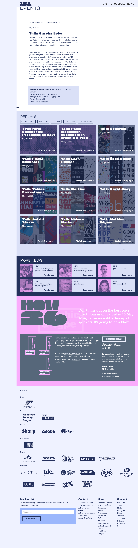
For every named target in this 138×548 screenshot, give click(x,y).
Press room (82, 515)
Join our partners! (85, 505)
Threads (120, 515)
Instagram (121, 510)
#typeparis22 (41, 94)
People (100, 510)
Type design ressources (102, 514)
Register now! (114, 339)
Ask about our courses (84, 509)
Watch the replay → (46, 150)
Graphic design (36, 22)
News (130, 4)
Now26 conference (72, 353)
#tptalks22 (40, 99)
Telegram (121, 518)
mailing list (76, 359)
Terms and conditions (102, 529)
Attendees (102, 508)
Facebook (121, 523)
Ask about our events (86, 513)
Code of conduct (104, 526)
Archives (101, 520)
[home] (26, 4)
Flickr (119, 508)
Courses (119, 4)
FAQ (99, 518)
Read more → (50, 275)
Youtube (120, 505)
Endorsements (103, 523)
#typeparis (52, 94)
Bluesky (120, 513)
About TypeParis (85, 518)
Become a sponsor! (86, 502)
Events (107, 4)
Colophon (102, 533)
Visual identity (53, 22)
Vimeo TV (121, 502)
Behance (120, 521)
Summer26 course (105, 502)
